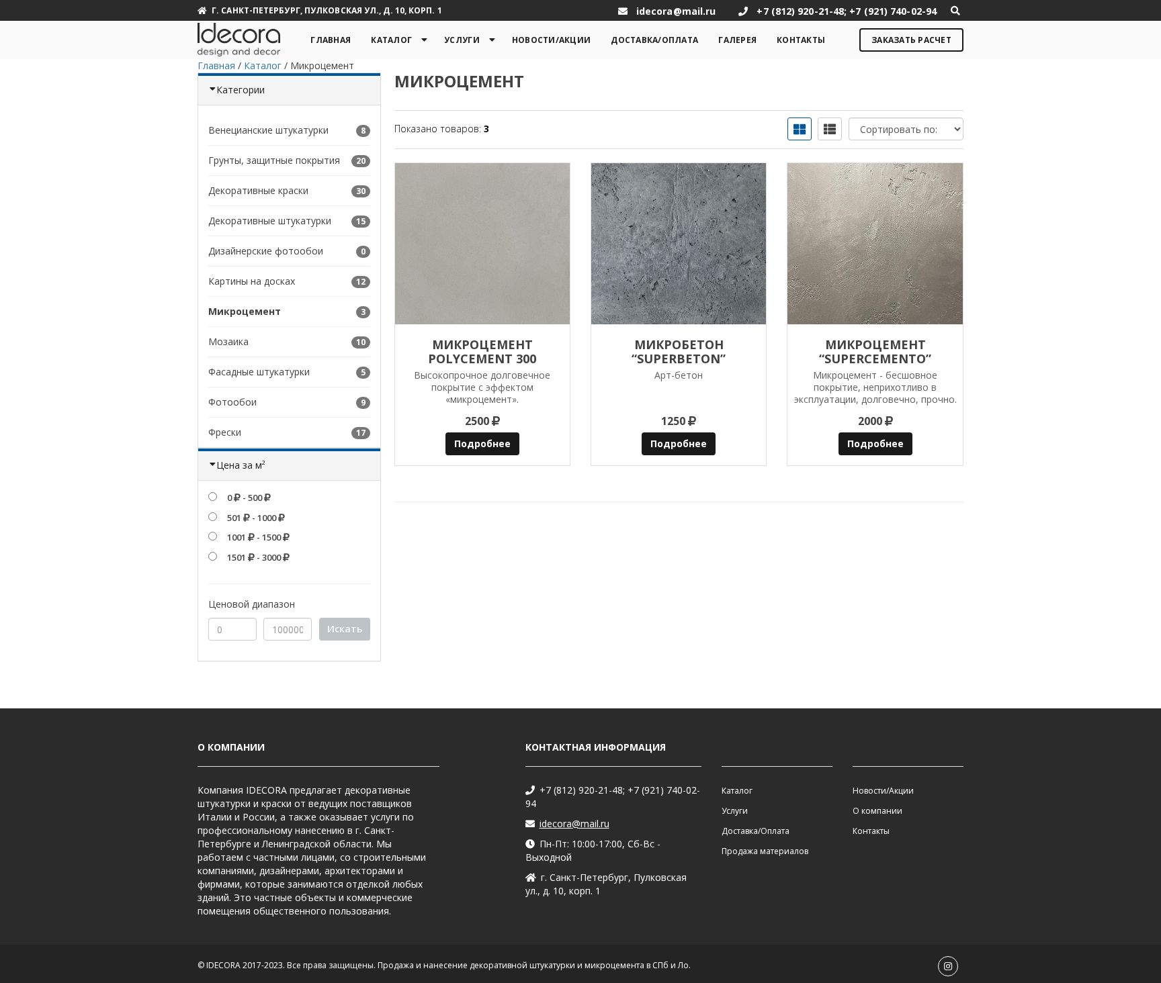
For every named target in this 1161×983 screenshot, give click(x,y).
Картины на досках (251, 281)
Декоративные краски (258, 190)
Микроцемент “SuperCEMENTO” (875, 351)
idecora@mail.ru (574, 823)
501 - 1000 (251, 518)
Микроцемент (244, 311)
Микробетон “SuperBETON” (679, 351)
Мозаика (228, 341)
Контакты (801, 40)
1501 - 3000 (254, 557)
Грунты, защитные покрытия (274, 160)
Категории (240, 89)
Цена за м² (240, 465)
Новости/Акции (551, 40)
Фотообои (232, 401)
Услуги (462, 40)
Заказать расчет (911, 40)
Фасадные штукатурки (259, 371)
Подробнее (482, 443)
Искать (344, 628)
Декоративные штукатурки (269, 220)
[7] (874, 243)
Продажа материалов (765, 851)
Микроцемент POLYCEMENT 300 (482, 351)
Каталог (391, 40)
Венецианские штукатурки (268, 130)
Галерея (737, 40)
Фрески (224, 432)
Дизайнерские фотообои (265, 250)
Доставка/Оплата (654, 40)
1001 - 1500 (254, 537)
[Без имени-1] (482, 243)
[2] (678, 243)
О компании (877, 810)
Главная (330, 40)
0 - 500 (244, 498)
